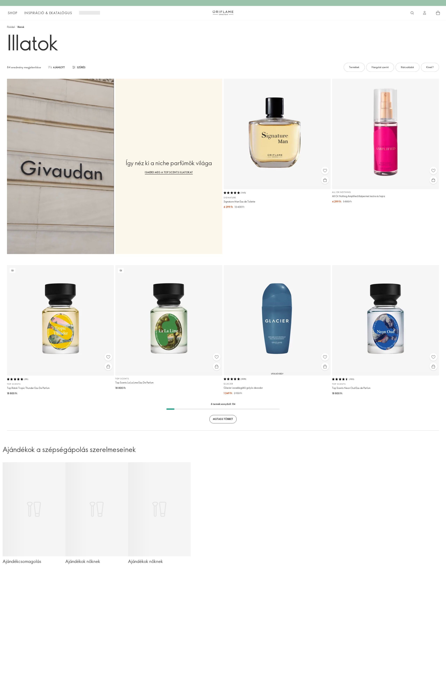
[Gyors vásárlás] (325, 180)
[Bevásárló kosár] (438, 13)
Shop (12, 13)
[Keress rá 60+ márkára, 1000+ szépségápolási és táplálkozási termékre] (412, 13)
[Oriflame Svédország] (223, 13)
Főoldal (11, 27)
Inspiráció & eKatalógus (48, 13)
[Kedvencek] (325, 170)
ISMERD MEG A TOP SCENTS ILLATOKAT (169, 172)
